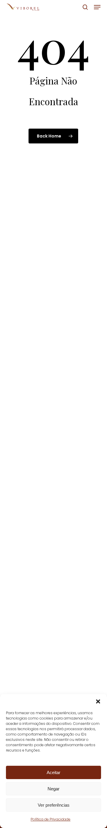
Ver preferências (54, 805)
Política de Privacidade (50, 819)
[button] (98, 701)
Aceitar (53, 772)
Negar (53, 788)
